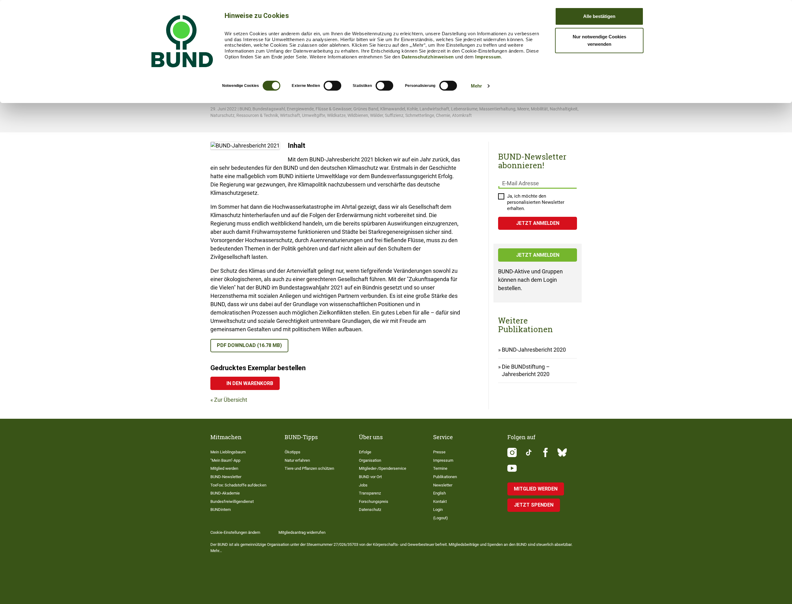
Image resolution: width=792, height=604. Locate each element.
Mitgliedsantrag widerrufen (301, 532)
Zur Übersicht (230, 399)
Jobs (363, 485)
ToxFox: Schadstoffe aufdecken (238, 485)
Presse (439, 452)
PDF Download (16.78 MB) (249, 345)
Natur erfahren (297, 460)
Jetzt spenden (533, 505)
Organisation (370, 460)
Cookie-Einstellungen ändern (235, 532)
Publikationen (445, 476)
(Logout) (440, 518)
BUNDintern (220, 509)
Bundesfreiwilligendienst (232, 501)
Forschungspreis (373, 501)
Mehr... (216, 550)
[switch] (332, 86)
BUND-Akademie (225, 493)
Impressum (488, 56)
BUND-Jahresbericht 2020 (534, 349)
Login (438, 509)
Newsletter (442, 485)
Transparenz (370, 493)
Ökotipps (292, 452)
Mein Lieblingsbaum (228, 452)
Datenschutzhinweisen (428, 56)
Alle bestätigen (599, 16)
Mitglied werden (224, 468)
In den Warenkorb (249, 383)
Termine (440, 468)
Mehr (476, 85)
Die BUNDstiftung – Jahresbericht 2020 (526, 370)
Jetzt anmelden (537, 255)
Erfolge (365, 452)
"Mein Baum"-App (225, 460)
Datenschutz (370, 509)
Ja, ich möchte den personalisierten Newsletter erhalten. (535, 202)
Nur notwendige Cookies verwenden (599, 40)
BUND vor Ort (370, 476)
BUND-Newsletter (225, 476)
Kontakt (440, 501)
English (439, 493)
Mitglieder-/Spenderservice (382, 468)
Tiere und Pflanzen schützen (309, 468)
